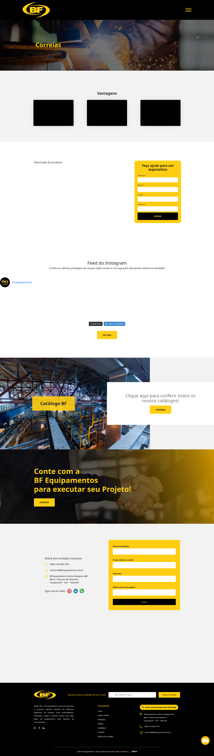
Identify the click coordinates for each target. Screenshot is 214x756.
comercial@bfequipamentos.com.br (66, 570)
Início (100, 711)
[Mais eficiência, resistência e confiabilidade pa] (80, 305)
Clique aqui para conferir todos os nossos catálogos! (160, 398)
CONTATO (44, 502)
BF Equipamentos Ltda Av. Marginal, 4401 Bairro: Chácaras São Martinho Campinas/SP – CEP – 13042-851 (69, 579)
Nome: (141, 185)
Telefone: (142, 204)
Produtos (101, 719)
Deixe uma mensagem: (124, 587)
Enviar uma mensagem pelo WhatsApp (160, 707)
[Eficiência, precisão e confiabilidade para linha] (134, 305)
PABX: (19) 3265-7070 (59, 564)
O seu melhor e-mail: (123, 560)
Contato (101, 732)
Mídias (100, 724)
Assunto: (117, 573)
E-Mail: (141, 195)
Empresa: (142, 175)
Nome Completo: (121, 546)
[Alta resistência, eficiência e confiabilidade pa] (26, 305)
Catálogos (160, 409)
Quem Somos (103, 715)
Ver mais (107, 335)
